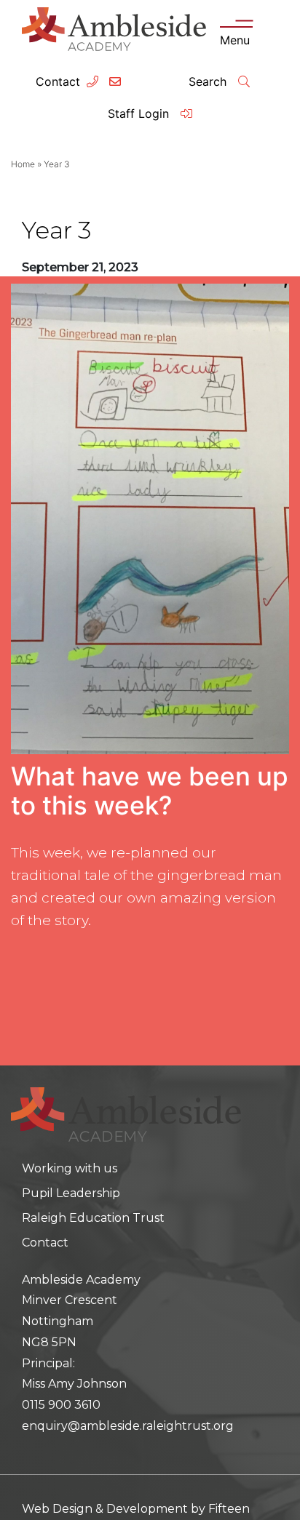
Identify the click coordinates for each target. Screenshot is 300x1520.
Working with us (69, 1168)
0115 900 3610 (61, 1405)
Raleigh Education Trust (93, 1218)
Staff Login (140, 113)
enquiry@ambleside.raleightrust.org (128, 1426)
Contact (58, 81)
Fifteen (229, 1509)
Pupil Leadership (71, 1193)
